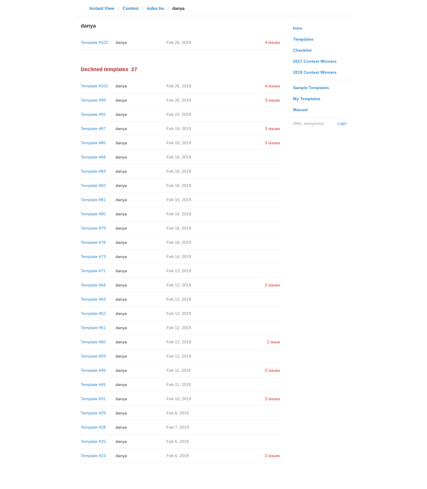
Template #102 (94, 42)
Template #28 (93, 427)
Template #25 (93, 441)
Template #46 (93, 370)
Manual (300, 109)
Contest (131, 8)
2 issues (272, 285)
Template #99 (93, 100)
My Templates (306, 98)
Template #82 (93, 185)
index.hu (155, 8)
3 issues (272, 100)
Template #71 (93, 270)
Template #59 (93, 356)
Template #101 (94, 86)
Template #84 (93, 157)
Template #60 (93, 342)
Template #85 (93, 142)
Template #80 (93, 214)
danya (121, 42)
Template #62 (93, 313)
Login (342, 123)
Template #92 (93, 114)
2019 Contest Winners (315, 72)
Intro (297, 28)
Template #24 (93, 455)
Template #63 (93, 299)
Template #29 (93, 413)
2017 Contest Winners (315, 61)
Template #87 (93, 128)
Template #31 (93, 398)
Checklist (302, 50)
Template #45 (93, 384)
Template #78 (93, 242)
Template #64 (93, 285)
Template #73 (93, 256)
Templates (303, 39)
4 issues (272, 42)
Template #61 (93, 327)
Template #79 (93, 228)
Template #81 (93, 199)
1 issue (273, 342)
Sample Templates (311, 87)
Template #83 (93, 171)
